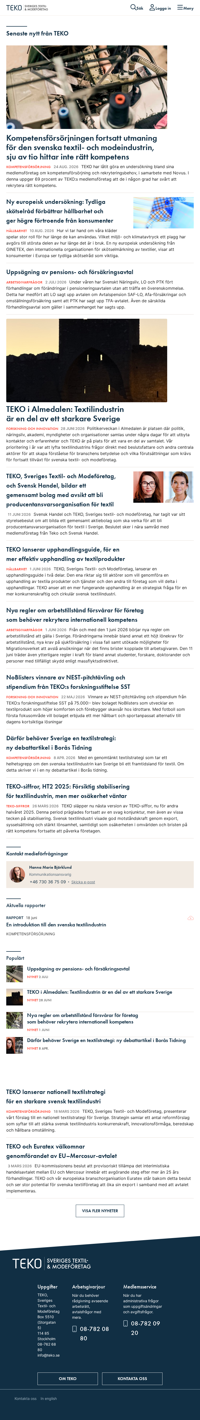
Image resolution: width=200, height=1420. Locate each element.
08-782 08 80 (94, 1333)
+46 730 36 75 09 (48, 881)
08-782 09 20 (145, 1328)
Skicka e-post (83, 882)
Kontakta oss (132, 1378)
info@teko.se (49, 1355)
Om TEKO (68, 1378)
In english (49, 1398)
